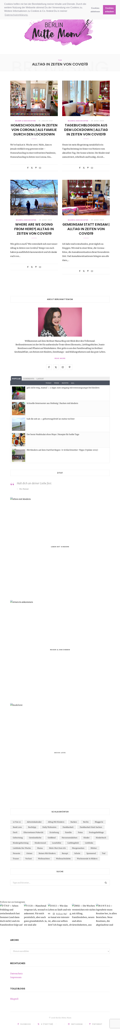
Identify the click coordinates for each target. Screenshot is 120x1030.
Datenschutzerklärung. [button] (16, 15)
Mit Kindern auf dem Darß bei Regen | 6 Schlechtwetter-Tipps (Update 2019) (62, 450)
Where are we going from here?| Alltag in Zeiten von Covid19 (34, 229)
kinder (87, 838)
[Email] (40, 168)
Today (48, 383)
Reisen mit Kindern (47, 853)
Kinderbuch (101, 838)
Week (56, 383)
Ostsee (29, 853)
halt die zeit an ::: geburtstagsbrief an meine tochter (51, 419)
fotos (80, 832)
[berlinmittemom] (60, 30)
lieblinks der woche (22, 848)
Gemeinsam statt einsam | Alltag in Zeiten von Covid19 (85, 229)
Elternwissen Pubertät (33, 832)
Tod (103, 853)
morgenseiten (78, 848)
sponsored (91, 853)
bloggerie (99, 822)
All (72, 383)
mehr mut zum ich (57, 848)
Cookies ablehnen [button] (95, 10)
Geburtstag (18, 838)
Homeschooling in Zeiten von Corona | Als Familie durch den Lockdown (34, 130)
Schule (77, 853)
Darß (15, 832)
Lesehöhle (56, 843)
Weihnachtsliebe (63, 858)
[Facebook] (27, 168)
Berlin (86, 822)
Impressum (16, 977)
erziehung (54, 832)
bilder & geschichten (25, 121)
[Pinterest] (36, 168)
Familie (68, 832)
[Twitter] (32, 168)
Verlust (28, 858)
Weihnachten (44, 858)
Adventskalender (34, 822)
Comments (28, 379)
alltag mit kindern (56, 822)
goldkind (51, 838)
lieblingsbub (73, 843)
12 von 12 (17, 822)
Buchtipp (32, 827)
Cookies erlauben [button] (109, 10)
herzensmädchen (69, 838)
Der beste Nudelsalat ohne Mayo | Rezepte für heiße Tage (53, 434)
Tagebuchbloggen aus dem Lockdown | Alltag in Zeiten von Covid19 (86, 130)
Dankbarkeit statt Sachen (91, 827)
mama (40, 848)
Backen (74, 822)
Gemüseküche (35, 838)
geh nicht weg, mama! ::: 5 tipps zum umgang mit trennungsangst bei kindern (63, 387)
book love (17, 827)
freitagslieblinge (96, 832)
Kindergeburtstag (20, 843)
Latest (40, 379)
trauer (16, 858)
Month (65, 383)
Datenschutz (16, 973)
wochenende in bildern (87, 858)
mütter (94, 848)
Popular (16, 379)
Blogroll (14, 999)
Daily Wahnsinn (49, 827)
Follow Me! (61, 914)
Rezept (65, 853)
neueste (16, 853)
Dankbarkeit (68, 827)
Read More (60, 358)
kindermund (40, 843)
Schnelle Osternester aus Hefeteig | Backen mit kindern (52, 403)
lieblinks (89, 843)
